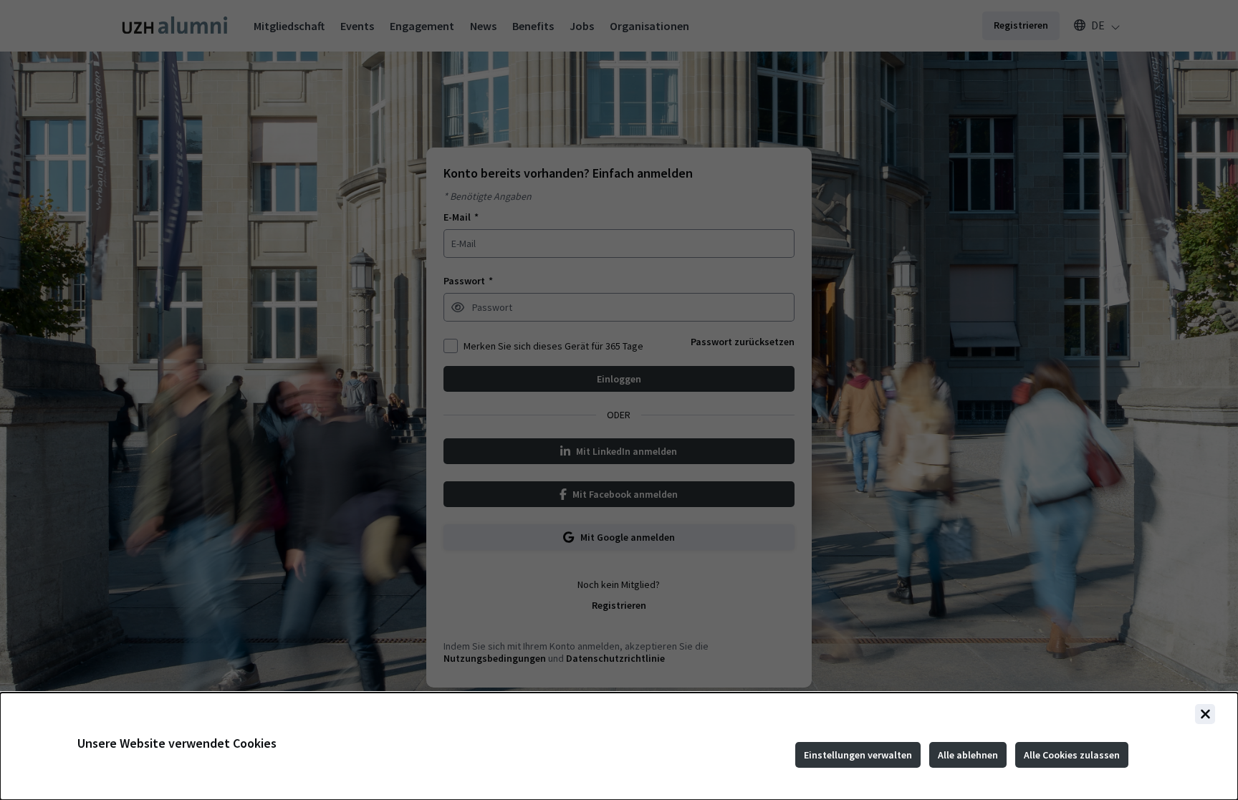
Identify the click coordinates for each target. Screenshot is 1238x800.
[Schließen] (1205, 714)
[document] (619, 746)
